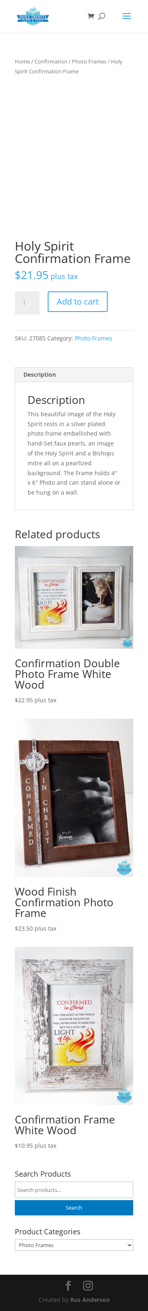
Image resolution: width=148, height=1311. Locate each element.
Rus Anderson (90, 1300)
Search (74, 1207)
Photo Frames (89, 61)
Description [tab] (39, 374)
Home (22, 61)
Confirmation (51, 61)
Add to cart (78, 301)
